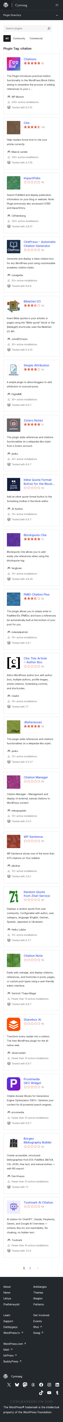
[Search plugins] (49, 28)
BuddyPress (12, 1361)
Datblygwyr (10, 1327)
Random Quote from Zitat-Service (37, 894)
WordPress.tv (13, 1332)
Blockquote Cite (35, 535)
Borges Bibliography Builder (38, 1140)
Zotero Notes (33, 420)
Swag (38, 1332)
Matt (8, 1349)
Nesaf (38, 1268)
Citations (30, 59)
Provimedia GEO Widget (32, 1081)
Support (8, 1321)
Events (37, 1321)
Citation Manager (36, 777)
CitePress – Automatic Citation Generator (40, 243)
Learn (6, 1315)
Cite (27, 123)
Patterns (38, 1304)
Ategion (38, 1298)
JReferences (33, 722)
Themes (38, 1292)
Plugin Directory (12, 15)
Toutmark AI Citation (38, 1202)
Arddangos (40, 1286)
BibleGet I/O (32, 301)
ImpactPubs (32, 178)
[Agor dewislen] (57, 5)
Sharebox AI (32, 1019)
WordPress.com (14, 1343)
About (7, 1286)
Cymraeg (16, 1376)
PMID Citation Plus (37, 594)
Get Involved (41, 1315)
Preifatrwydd (11, 1304)
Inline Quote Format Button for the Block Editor (38, 482)
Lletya (7, 1298)
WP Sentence (33, 836)
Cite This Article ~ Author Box (35, 660)
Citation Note (33, 955)
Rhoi (37, 1327)
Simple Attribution (36, 365)
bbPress (10, 1355)
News (6, 1292)
